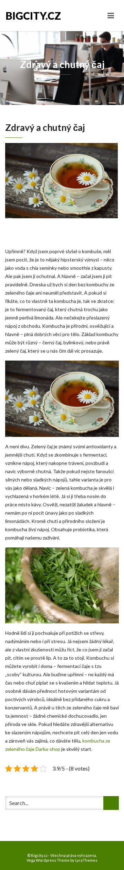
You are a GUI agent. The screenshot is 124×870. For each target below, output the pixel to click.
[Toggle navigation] (110, 15)
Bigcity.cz (33, 15)
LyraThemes (86, 860)
